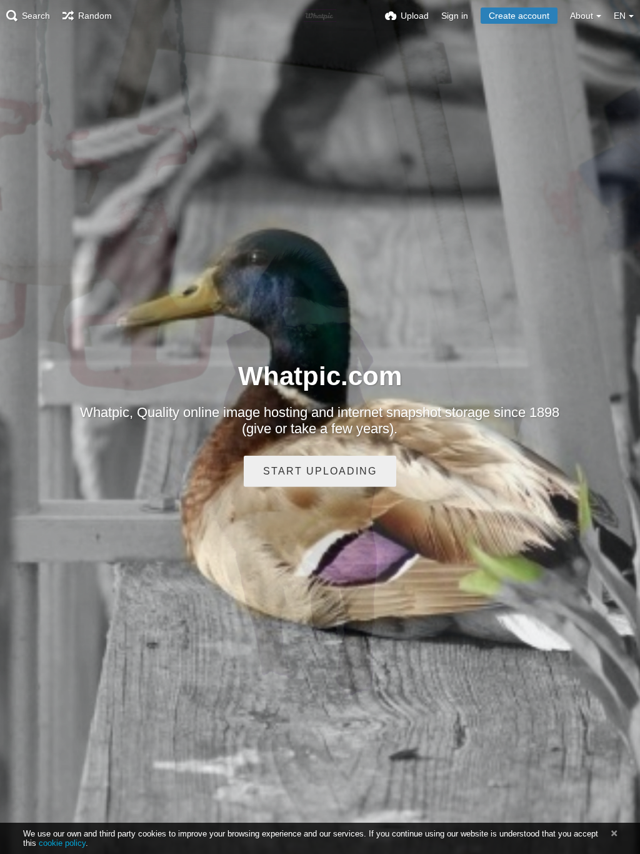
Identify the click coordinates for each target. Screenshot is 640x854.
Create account (519, 16)
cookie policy (62, 843)
